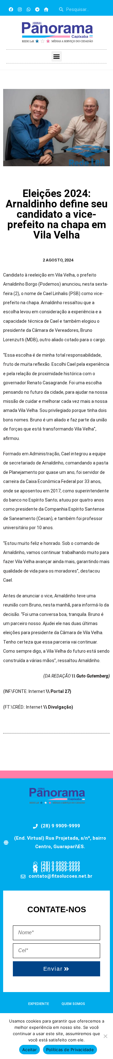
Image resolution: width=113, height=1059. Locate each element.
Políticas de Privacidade (70, 1049)
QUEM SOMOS (73, 1004)
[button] (56, 56)
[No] (105, 1036)
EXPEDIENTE (38, 1004)
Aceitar (29, 1049)
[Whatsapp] (28, 9)
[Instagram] (19, 9)
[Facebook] (11, 9)
